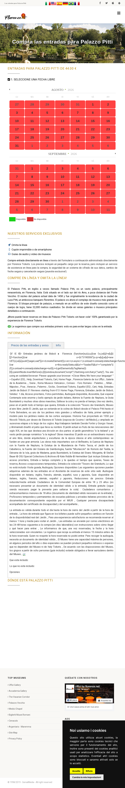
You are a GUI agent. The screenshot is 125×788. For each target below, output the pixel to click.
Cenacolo (13, 721)
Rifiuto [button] (89, 771)
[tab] (30, 345)
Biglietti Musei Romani (19, 715)
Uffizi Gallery (15, 685)
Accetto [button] (76, 771)
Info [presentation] (58, 345)
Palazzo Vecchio (17, 703)
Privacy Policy (15, 738)
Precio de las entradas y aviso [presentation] (30, 345)
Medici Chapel (15, 709)
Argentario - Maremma (20, 726)
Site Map (13, 732)
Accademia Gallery (18, 691)
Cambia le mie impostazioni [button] (86, 777)
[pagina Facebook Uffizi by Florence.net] (89, 697)
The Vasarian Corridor (19, 697)
